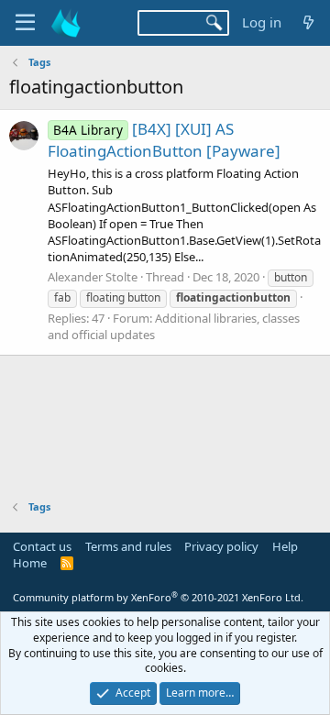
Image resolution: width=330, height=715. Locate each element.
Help (285, 546)
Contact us (42, 546)
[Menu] (25, 23)
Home (30, 563)
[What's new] (308, 22)
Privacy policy (221, 546)
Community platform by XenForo (158, 597)
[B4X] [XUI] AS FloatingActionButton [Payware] (164, 139)
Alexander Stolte (93, 277)
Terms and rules (128, 546)
